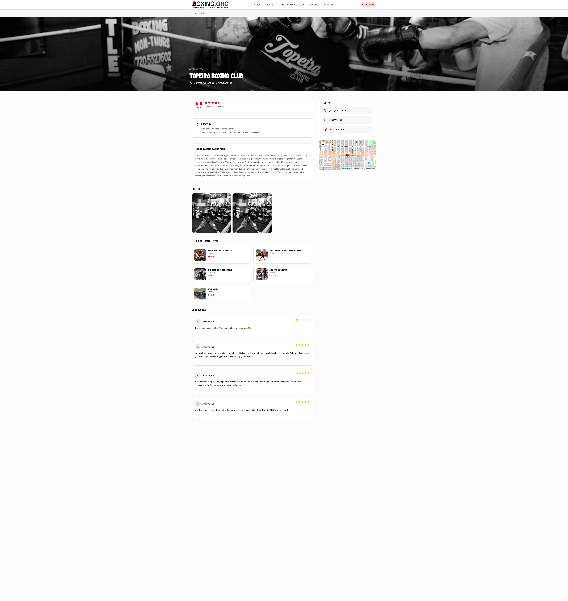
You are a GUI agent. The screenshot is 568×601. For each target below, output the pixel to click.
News (257, 4)
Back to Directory (203, 13)
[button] (347, 155)
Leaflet (347, 168)
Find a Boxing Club (292, 4)
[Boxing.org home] (210, 5)
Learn (269, 4)
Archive (314, 4)
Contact (329, 4)
